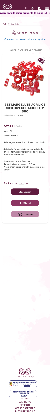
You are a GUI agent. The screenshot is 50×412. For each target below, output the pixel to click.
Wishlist (27, 203)
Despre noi (25, 402)
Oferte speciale (25, 408)
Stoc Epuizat (25, 192)
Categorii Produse (27, 32)
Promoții (25, 405)
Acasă (25, 398)
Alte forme (36, 50)
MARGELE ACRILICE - (19, 50)
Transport (28, 214)
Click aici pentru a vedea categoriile (25, 39)
